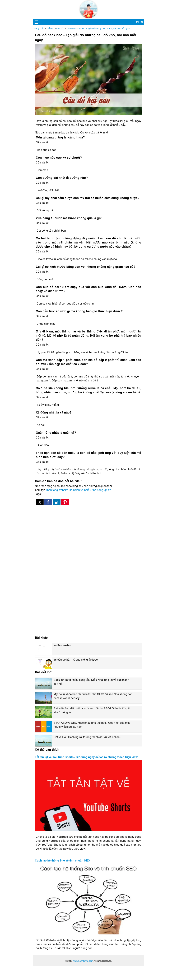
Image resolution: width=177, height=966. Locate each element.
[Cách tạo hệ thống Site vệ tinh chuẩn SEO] (88, 898)
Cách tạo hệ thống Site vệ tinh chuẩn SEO (62, 860)
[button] (40, 502)
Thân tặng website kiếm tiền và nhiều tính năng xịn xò (78, 490)
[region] (88, 537)
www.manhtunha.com (83, 960)
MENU (139, 22)
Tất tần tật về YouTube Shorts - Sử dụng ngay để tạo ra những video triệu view (86, 757)
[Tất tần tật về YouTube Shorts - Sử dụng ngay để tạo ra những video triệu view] (88, 795)
